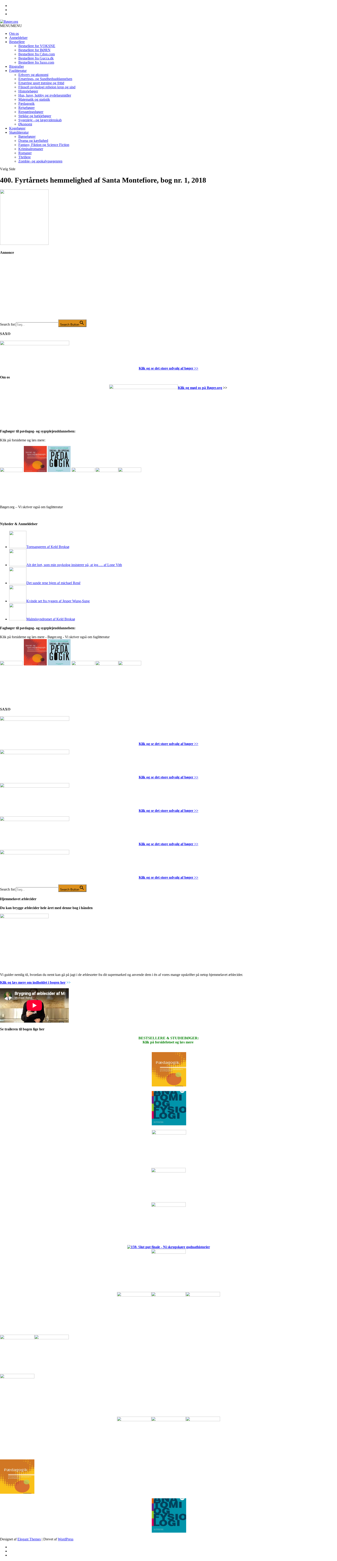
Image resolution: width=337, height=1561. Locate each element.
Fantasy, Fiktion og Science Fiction (43, 145)
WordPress (65, 1539)
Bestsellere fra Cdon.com (36, 54)
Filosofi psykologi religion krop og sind (46, 87)
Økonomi (25, 124)
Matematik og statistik (34, 99)
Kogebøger (17, 128)
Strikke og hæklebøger (34, 116)
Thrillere (24, 157)
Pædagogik (26, 103)
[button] (11, 26)
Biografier (16, 66)
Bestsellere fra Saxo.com (36, 62)
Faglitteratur (18, 71)
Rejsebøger (26, 108)
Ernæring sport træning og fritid (41, 83)
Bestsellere (17, 42)
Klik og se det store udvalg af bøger (166, 368)
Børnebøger (27, 136)
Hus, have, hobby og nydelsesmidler (44, 95)
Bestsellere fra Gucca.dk (36, 58)
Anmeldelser (18, 38)
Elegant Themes (29, 1539)
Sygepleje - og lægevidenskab (40, 120)
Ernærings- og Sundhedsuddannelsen (45, 79)
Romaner (25, 153)
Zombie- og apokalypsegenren (40, 161)
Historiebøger (28, 91)
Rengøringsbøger (30, 112)
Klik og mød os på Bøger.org (200, 388)
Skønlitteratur (19, 132)
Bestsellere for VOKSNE (36, 46)
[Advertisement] (34, 290)
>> (195, 368)
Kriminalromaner (30, 149)
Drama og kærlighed (33, 141)
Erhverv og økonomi (33, 75)
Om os (14, 33)
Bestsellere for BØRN (34, 50)
